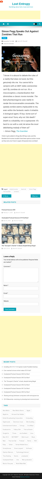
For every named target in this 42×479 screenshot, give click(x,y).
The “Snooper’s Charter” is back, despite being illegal (19, 245)
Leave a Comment (8, 43)
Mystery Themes (24, 477)
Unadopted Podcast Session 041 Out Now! (17, 388)
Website (6, 301)
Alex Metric (6, 410)
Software (29, 448)
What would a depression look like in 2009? (36, 196)
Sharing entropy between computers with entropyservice (21, 395)
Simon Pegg (32, 189)
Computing (29, 418)
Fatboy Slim (17, 429)
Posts (4, 38)
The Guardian (22, 131)
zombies (16, 191)
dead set (23, 189)
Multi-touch (25, 437)
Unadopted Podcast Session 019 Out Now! (15, 218)
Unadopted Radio (8, 460)
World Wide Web (21, 463)
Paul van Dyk (12, 441)
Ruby (4, 444)
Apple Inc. (6, 414)
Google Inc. (6, 433)
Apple (28, 410)
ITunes (14, 433)
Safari (11, 444)
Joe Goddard (23, 433)
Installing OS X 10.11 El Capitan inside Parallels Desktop (21, 367)
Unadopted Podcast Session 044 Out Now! (17, 374)
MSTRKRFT (15, 437)
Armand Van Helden (18, 414)
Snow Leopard (18, 448)
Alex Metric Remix (18, 410)
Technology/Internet (22, 452)
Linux (31, 433)
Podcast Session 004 (8, 210)
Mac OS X (6, 437)
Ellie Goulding (30, 422)
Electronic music (18, 422)
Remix (29, 441)
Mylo (4, 441)
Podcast (21, 441)
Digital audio (6, 422)
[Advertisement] (21, 165)
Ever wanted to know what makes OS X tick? (17, 370)
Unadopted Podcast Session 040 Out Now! (17, 392)
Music (33, 437)
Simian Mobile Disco (22, 444)
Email (6, 293)
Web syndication (27, 460)
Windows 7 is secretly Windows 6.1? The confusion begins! (7, 196)
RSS (35, 441)
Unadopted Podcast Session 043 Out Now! (17, 377)
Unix (17, 460)
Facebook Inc (7, 429)
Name (6, 285)
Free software (28, 429)
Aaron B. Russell (22, 41)
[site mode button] (35, 24)
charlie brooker (13, 189)
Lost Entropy (21, 4)
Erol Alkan (30, 425)
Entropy (22, 425)
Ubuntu (16, 456)
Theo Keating (7, 456)
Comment (7, 266)
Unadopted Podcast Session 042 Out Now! (17, 385)
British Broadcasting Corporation (13, 418)
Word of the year (8, 463)
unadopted (24, 456)
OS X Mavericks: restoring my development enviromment (21, 399)
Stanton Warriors (8, 452)
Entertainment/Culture (10, 425)
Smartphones (7, 448)
